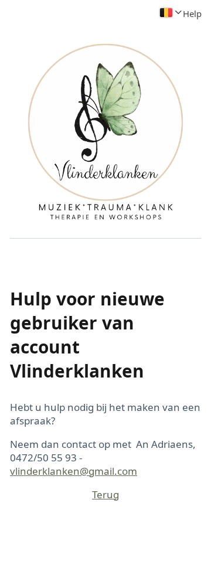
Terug (105, 494)
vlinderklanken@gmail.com (73, 471)
